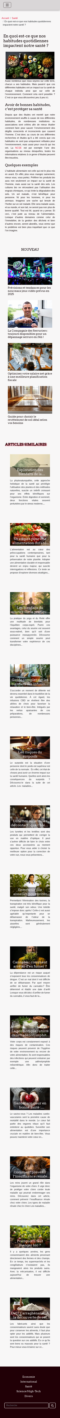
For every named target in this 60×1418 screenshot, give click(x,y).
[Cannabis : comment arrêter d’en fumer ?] (30, 957)
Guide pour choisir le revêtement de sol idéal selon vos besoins (27, 420)
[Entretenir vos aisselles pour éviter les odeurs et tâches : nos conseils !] (30, 885)
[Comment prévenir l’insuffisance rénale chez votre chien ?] (30, 1167)
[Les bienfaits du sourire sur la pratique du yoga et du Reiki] (30, 603)
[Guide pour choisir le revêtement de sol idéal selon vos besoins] (30, 400)
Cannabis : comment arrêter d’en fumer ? (30, 964)
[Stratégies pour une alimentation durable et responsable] (30, 534)
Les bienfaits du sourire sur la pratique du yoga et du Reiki (30, 612)
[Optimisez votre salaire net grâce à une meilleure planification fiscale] (30, 357)
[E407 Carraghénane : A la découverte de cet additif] (30, 1308)
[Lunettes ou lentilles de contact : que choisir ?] (30, 816)
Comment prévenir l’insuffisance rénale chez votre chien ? (30, 1176)
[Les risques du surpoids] (30, 747)
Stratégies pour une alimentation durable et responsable (30, 543)
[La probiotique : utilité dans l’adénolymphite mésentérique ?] (30, 1026)
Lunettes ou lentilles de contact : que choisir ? (30, 825)
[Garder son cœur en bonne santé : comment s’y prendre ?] (30, 1098)
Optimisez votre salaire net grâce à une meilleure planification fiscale (30, 377)
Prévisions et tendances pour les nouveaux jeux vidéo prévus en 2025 (29, 291)
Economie (28, 1376)
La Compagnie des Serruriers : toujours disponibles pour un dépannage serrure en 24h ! (28, 334)
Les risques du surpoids (30, 754)
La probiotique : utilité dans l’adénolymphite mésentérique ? (30, 1035)
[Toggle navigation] (7, 5)
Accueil (5, 18)
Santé (15, 18)
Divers (28, 1396)
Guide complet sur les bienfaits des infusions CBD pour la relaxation (30, 684)
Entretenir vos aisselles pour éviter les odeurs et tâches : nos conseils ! (30, 896)
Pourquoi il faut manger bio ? (30, 1243)
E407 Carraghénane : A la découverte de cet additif (30, 1317)
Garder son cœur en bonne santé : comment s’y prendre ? (30, 1109)
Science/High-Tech (28, 1391)
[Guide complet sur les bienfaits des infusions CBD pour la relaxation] (30, 675)
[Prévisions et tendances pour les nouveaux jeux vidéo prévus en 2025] (30, 271)
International (28, 1381)
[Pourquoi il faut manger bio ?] (30, 1236)
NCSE (18, 148)
